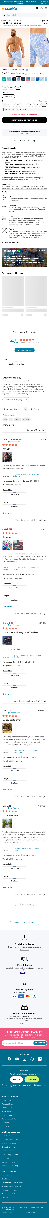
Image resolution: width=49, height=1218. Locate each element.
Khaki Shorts (7, 1111)
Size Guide (43, 101)
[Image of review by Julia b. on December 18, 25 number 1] (7, 545)
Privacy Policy (29, 1212)
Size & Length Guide (10, 1155)
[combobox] (37, 430)
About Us (5, 1175)
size (5, 419)
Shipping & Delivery (9, 1143)
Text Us (16, 1079)
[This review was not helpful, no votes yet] (44, 520)
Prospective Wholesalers (11, 1186)
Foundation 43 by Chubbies (12, 1183)
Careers (5, 1198)
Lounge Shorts (7, 1115)
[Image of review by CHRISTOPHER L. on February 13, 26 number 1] (7, 457)
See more (7, 513)
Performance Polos (9, 1119)
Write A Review (24, 350)
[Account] (37, 8)
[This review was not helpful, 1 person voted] (44, 614)
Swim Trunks (7, 1100)
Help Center (6, 1136)
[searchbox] (13, 409)
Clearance (6, 1123)
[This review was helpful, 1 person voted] (40, 520)
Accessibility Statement (11, 1194)
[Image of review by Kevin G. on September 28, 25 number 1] (7, 640)
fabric (17, 419)
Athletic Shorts (7, 1104)
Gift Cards (5, 1126)
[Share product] (34, 141)
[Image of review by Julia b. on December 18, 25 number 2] (18, 545)
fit (11, 419)
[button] (14, 47)
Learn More (24, 133)
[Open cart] (41, 8)
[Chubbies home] (9, 8)
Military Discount (8, 1151)
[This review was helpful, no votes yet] (39, 701)
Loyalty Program (8, 1162)
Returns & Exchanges (10, 1139)
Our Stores (24, 950)
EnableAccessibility (43, 2)
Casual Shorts (7, 1108)
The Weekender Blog (10, 1166)
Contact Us (6, 1158)
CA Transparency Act (10, 1190)
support (26, 419)
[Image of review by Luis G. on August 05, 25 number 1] (7, 728)
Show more (8, 425)
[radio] (4, 78)
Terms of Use (7, 1212)
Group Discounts (8, 1147)
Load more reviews (24, 904)
